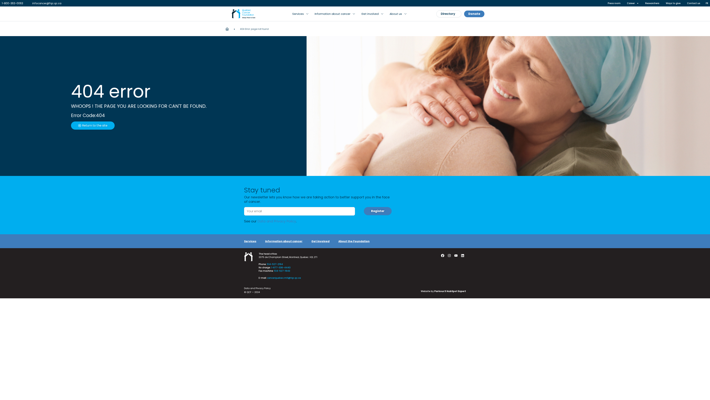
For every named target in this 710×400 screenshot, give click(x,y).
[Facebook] (442, 255)
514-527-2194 (275, 264)
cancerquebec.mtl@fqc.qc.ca (284, 277)
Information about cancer (283, 241)
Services (250, 241)
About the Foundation (354, 241)
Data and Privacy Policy (277, 221)
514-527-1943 (282, 270)
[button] (300, 14)
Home (227, 29)
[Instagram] (449, 255)
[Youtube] (456, 255)
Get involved (320, 241)
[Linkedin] (462, 255)
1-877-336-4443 (280, 267)
